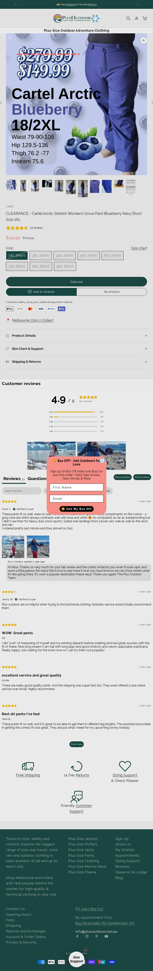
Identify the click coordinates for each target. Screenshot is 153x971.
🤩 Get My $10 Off (76, 509)
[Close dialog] (102, 460)
